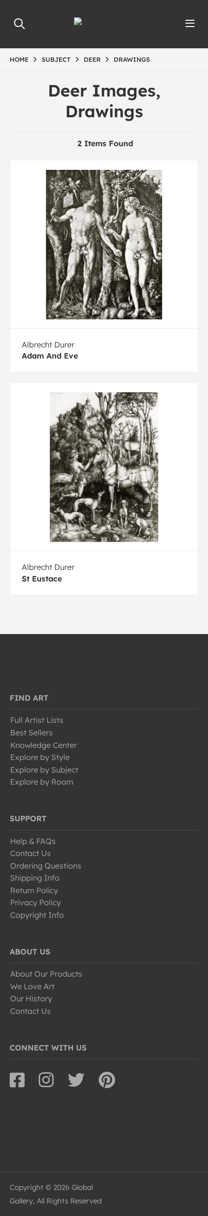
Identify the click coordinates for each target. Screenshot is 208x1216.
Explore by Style (40, 757)
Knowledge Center (43, 745)
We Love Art (32, 986)
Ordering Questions (45, 866)
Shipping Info (34, 878)
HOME (19, 59)
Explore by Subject (44, 769)
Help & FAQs (33, 841)
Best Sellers (31, 732)
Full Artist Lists (36, 720)
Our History (31, 998)
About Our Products (46, 974)
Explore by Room (42, 782)
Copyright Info (37, 915)
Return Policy (34, 890)
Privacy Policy (35, 902)
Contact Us (30, 853)
